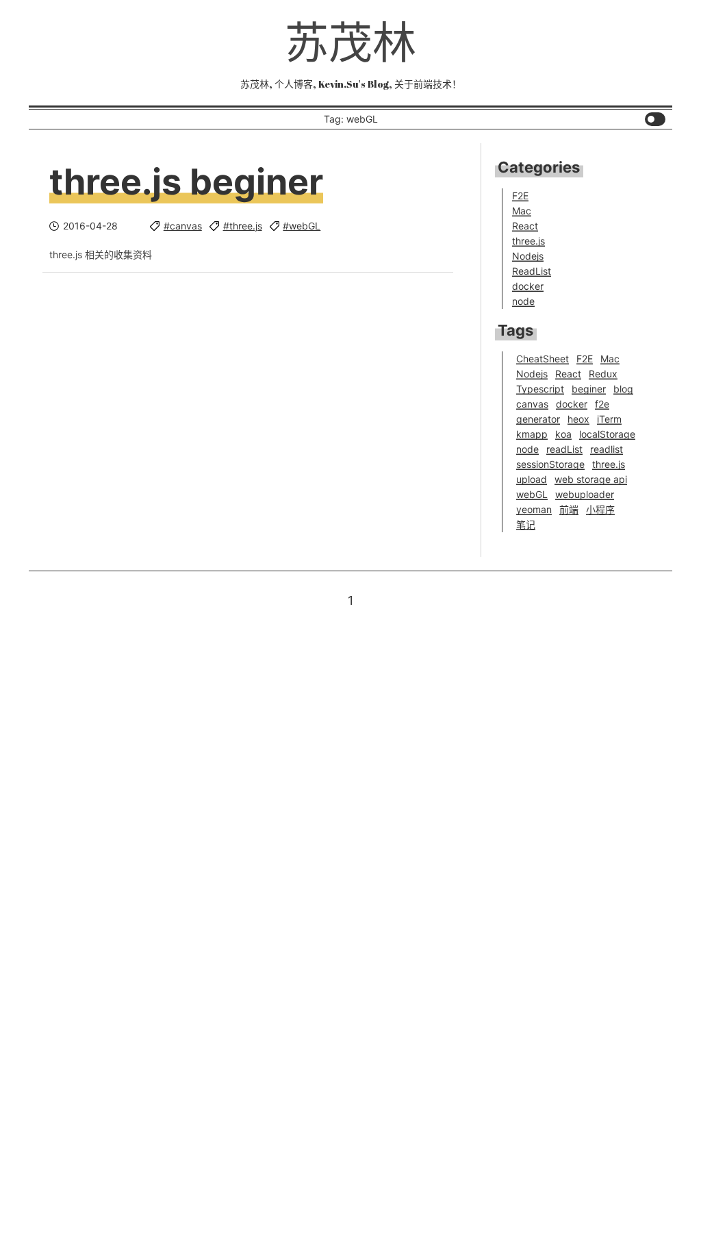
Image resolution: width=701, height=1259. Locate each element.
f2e (602, 404)
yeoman (534, 509)
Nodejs (528, 256)
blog (623, 389)
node (523, 301)
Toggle (655, 119)
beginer (589, 389)
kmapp (532, 434)
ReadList (531, 271)
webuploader (584, 494)
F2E (520, 195)
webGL (532, 494)
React (525, 226)
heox (578, 419)
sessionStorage (550, 464)
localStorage (607, 434)
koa (563, 434)
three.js (528, 241)
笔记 (525, 524)
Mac (521, 210)
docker (528, 286)
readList (564, 449)
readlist (606, 449)
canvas (532, 404)
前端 (568, 509)
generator (538, 419)
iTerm (609, 419)
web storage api (591, 479)
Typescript (540, 389)
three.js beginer (186, 181)
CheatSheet (542, 358)
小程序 (600, 509)
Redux (603, 373)
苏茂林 (350, 41)
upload (531, 479)
